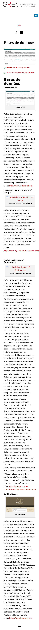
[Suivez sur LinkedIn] (36, 15)
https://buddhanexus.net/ (20, 618)
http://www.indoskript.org (20, 186)
